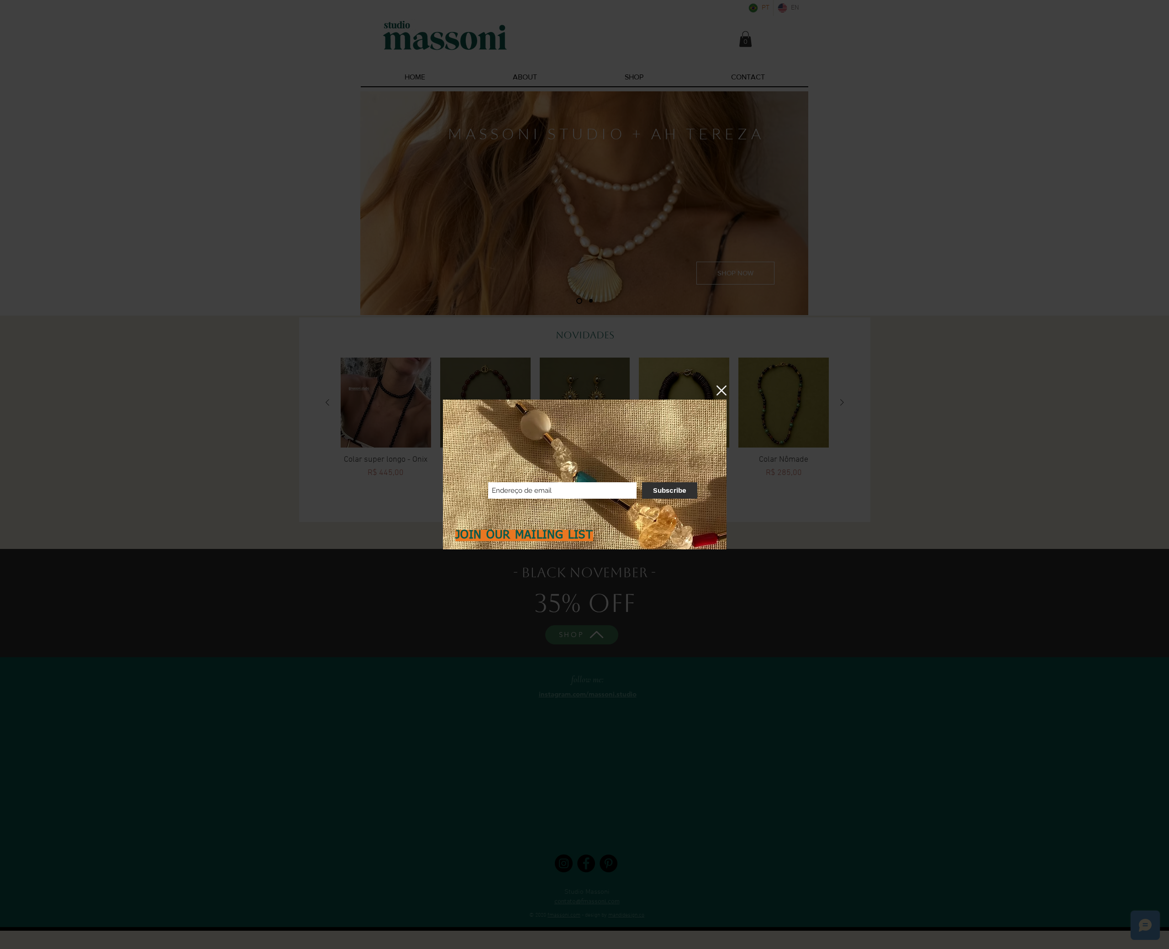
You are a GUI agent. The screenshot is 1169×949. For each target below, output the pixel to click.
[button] (721, 390)
